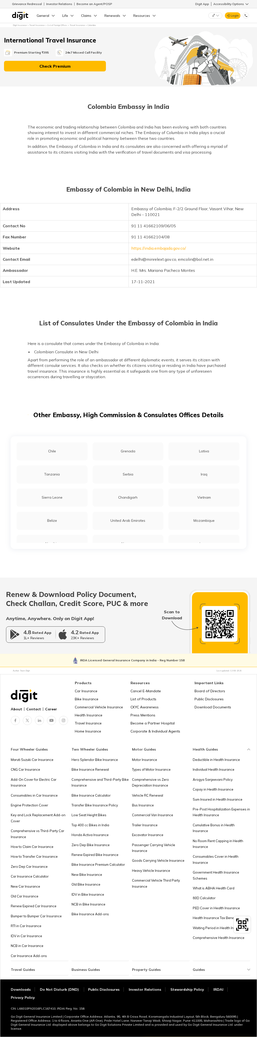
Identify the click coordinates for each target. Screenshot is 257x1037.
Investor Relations (59, 4)
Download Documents (213, 707)
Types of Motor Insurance (151, 769)
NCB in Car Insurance (27, 946)
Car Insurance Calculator (30, 876)
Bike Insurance (86, 699)
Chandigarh (128, 497)
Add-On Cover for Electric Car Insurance (33, 782)
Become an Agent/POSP (94, 4)
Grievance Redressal (27, 4)
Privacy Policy (23, 997)
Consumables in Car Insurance (34, 795)
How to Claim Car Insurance (32, 847)
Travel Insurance (88, 723)
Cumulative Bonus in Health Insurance (214, 828)
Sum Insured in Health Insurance (217, 799)
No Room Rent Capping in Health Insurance (218, 844)
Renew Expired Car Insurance (33, 906)
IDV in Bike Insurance (88, 894)
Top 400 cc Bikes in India (90, 825)
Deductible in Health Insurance (216, 760)
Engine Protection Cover (29, 805)
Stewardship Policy (187, 989)
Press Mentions (143, 715)
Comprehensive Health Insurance (218, 938)
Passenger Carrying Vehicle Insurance (153, 848)
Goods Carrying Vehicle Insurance (158, 860)
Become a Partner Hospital (153, 723)
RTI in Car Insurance (26, 926)
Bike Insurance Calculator (91, 795)
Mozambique (204, 520)
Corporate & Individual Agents (155, 731)
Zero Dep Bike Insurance (91, 845)
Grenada (128, 451)
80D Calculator (204, 898)
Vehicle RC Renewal (147, 795)
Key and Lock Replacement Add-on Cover (38, 818)
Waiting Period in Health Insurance (219, 928)
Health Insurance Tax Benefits (216, 918)
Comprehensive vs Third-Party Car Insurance (37, 834)
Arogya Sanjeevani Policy (213, 779)
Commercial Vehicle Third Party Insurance (156, 883)
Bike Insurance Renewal (90, 769)
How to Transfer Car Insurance (34, 856)
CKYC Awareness (145, 707)
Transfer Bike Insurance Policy (95, 805)
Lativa (204, 451)
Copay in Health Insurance (213, 789)
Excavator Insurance (147, 835)
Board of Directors (210, 691)
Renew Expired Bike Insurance (95, 855)
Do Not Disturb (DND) (60, 989)
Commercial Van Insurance (152, 815)
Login (235, 15)
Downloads (21, 989)
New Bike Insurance (87, 875)
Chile (52, 451)
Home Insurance (88, 731)
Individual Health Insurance (213, 769)
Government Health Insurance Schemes (216, 875)
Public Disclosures (209, 699)
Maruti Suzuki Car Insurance (32, 760)
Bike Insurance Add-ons (90, 914)
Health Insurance (88, 715)
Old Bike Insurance (86, 884)
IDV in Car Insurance (26, 936)
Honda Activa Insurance (90, 835)
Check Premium (55, 66)
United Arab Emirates (127, 520)
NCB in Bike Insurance (88, 904)
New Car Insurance (25, 886)
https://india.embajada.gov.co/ (158, 248)
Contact (33, 709)
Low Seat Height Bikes (89, 815)
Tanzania (52, 474)
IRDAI (218, 989)
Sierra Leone (52, 497)
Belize (52, 520)
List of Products (143, 699)
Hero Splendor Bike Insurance (95, 760)
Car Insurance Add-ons (29, 956)
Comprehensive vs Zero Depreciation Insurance (150, 782)
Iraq (204, 474)
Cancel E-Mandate (146, 691)
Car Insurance (86, 691)
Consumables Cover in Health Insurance (215, 859)
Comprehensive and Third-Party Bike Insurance (100, 782)
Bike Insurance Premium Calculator (98, 864)
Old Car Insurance (24, 896)
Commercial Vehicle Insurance (99, 707)
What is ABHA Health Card (213, 888)
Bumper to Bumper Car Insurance (36, 916)
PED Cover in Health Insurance (216, 908)
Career (51, 709)
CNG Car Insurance (25, 769)
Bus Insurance (143, 805)
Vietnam (204, 497)
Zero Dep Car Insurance (29, 867)
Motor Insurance (144, 760)
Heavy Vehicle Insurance (151, 871)
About (16, 709)
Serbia (128, 474)
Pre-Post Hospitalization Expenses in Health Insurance (221, 812)
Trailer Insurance (145, 825)
